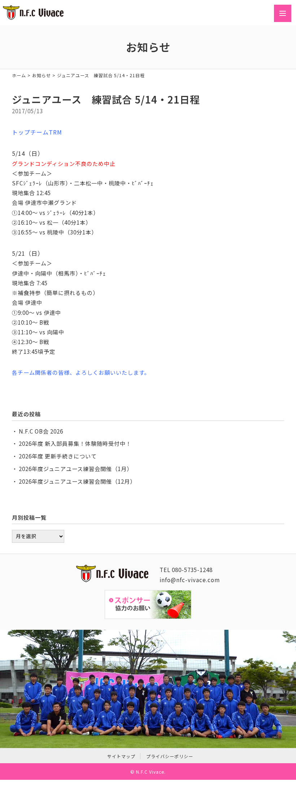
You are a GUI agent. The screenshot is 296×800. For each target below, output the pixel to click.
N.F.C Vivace (150, 772)
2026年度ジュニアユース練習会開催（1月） (75, 468)
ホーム (19, 75)
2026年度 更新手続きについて (58, 456)
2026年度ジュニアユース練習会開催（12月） (77, 481)
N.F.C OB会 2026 (41, 431)
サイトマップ (121, 756)
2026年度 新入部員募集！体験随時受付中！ (75, 443)
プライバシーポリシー (169, 756)
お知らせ (41, 75)
